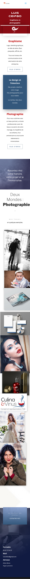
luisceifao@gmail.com (9, 557)
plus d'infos (15, 69)
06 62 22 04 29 (7, 550)
